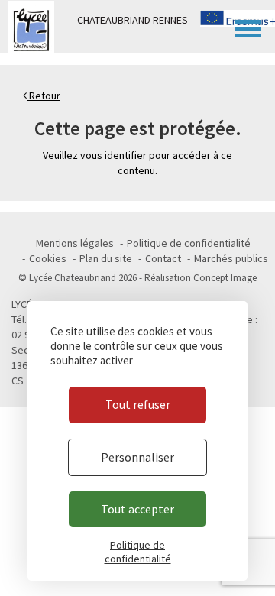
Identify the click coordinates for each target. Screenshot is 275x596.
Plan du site (105, 258)
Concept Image (225, 277)
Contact (163, 258)
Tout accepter (137, 509)
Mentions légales (75, 243)
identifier (126, 155)
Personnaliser (137, 457)
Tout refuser (137, 404)
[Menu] (248, 26)
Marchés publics (231, 258)
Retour (43, 95)
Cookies (47, 258)
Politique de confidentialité (189, 243)
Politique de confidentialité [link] (138, 551)
